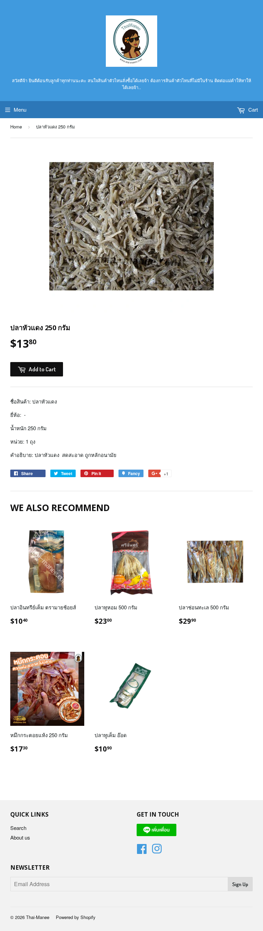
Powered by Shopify (76, 917)
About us (20, 837)
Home (16, 126)
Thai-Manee (37, 917)
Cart (252, 109)
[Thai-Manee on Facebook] (142, 850)
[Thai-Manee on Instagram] (157, 850)
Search (18, 827)
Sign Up (240, 884)
